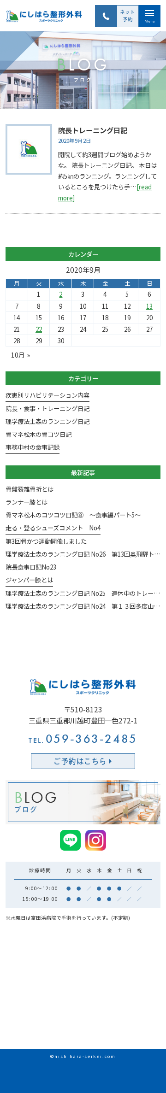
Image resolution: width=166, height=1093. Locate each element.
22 (39, 329)
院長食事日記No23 (31, 566)
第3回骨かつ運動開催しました (46, 541)
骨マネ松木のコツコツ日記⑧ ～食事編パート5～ (73, 514)
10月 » (21, 354)
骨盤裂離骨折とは (29, 489)
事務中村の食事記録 (32, 447)
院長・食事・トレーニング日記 (47, 408)
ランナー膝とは (26, 501)
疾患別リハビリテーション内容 (47, 395)
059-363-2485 (83, 738)
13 (149, 306)
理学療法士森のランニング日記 (47, 421)
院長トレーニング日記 (92, 130)
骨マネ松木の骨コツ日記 (38, 434)
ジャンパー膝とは (29, 579)
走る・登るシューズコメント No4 (53, 527)
